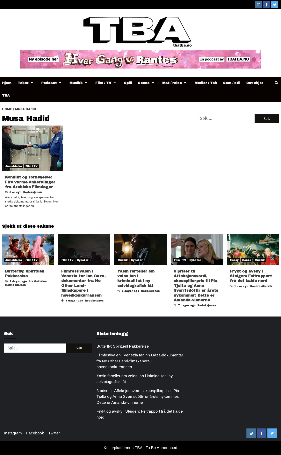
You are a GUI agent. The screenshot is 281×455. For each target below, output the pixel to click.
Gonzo (246, 260)
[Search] (276, 83)
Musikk (76, 83)
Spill (128, 83)
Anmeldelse (13, 166)
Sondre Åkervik (261, 286)
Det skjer (254, 83)
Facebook (35, 433)
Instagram (13, 433)
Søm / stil (231, 83)
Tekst (23, 83)
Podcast (49, 83)
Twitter (54, 433)
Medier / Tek (206, 83)
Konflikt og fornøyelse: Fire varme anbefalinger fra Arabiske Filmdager (30, 182)
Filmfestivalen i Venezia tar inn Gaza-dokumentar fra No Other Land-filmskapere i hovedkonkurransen (139, 361)
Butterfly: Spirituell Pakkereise (123, 346)
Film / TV (103, 83)
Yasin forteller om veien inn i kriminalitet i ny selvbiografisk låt (134, 379)
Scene (144, 83)
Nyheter (82, 260)
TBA (6, 95)
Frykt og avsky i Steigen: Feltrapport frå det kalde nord (251, 276)
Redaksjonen (32, 192)
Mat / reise (172, 83)
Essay (234, 260)
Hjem (7, 83)
